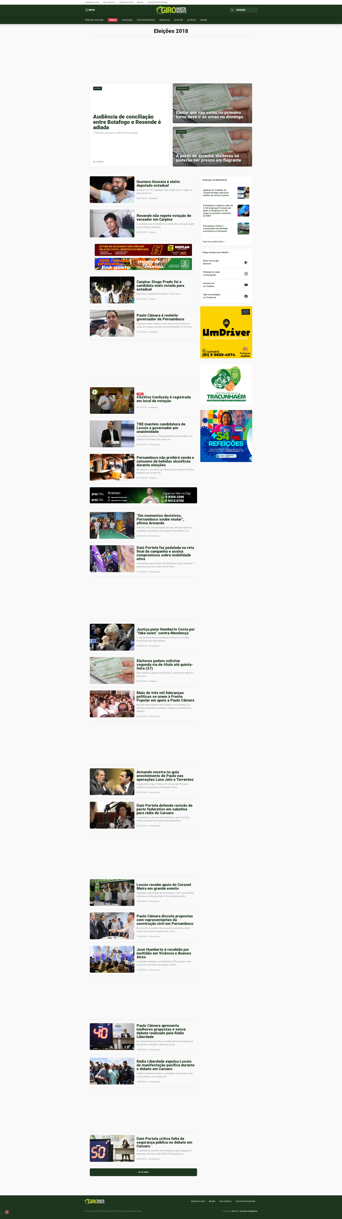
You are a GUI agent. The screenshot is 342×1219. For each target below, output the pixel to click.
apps (141, 2)
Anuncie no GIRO (126, 2)
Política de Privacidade (158, 2)
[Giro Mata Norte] (171, 10)
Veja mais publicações (213, 241)
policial (178, 19)
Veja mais (143, 1172)
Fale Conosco (109, 2)
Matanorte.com (92, 2)
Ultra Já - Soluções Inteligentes (245, 1211)
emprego (127, 19)
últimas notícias (94, 19)
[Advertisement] (171, 61)
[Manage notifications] (7, 1212)
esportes (164, 19)
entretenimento (146, 19)
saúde (203, 19)
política (191, 19)
